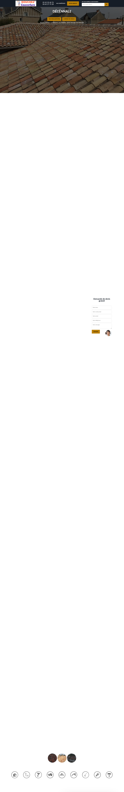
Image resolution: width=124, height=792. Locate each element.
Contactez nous (69, 19)
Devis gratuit (73, 3)
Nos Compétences (60, 3)
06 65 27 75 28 (48, 4)
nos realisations (54, 19)
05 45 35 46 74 (48, 2)
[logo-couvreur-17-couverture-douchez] (25, 3)
